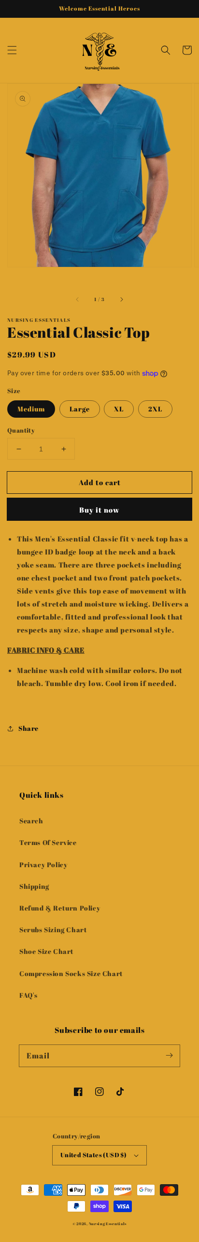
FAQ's (28, 995)
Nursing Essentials (108, 1223)
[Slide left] (77, 299)
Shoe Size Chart (46, 951)
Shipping (34, 886)
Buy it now (99, 510)
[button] (12, 50)
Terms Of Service (48, 842)
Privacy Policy (43, 864)
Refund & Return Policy (59, 907)
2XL (155, 408)
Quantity (21, 430)
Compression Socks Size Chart (71, 973)
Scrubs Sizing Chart (53, 929)
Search (31, 820)
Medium (31, 408)
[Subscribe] (169, 1055)
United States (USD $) (93, 1154)
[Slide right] (121, 299)
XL (119, 408)
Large (80, 408)
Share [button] (28, 728)
